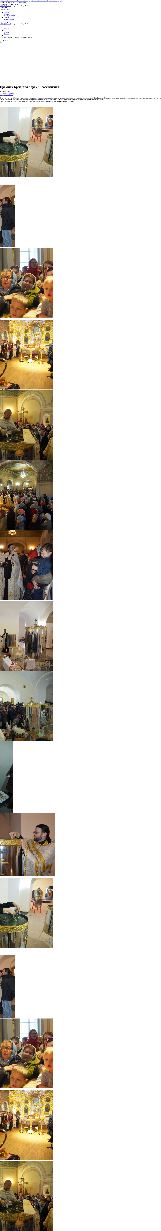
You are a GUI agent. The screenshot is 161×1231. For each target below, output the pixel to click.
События (6, 17)
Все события (4, 40)
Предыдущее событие (7, 93)
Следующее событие (6, 95)
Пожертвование (9, 19)
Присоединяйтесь (9, 15)
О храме (6, 14)
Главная (6, 12)
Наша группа (4, 22)
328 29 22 (5, 24)
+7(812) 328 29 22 (5, 6)
